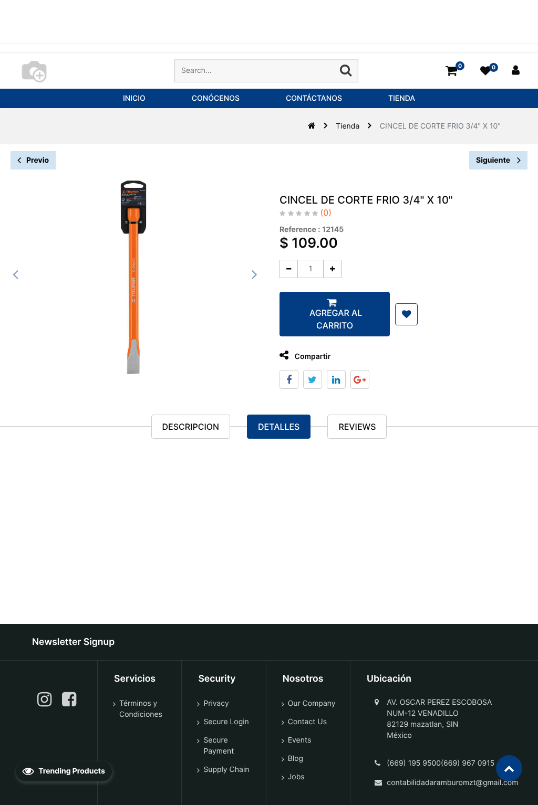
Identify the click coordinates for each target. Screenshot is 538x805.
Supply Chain (226, 769)
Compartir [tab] (311, 356)
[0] (451, 71)
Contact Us (307, 721)
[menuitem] (134, 98)
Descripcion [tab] (190, 426)
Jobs (296, 776)
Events (300, 740)
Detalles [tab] (278, 426)
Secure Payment (218, 746)
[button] (406, 314)
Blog (295, 758)
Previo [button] (37, 160)
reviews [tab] (357, 426)
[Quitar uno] (289, 269)
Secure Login (226, 721)
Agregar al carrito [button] (334, 319)
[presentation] (15, 274)
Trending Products (71, 771)
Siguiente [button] (494, 160)
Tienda (347, 126)
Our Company (312, 703)
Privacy (216, 703)
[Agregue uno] (332, 269)
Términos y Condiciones (140, 709)
